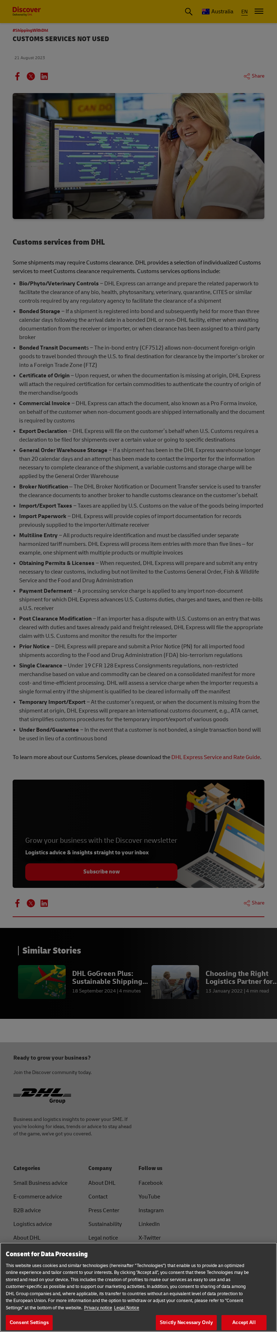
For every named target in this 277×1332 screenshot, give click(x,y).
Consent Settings (29, 1322)
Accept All (243, 1322)
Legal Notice (126, 1308)
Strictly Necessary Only (186, 1322)
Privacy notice (98, 1308)
